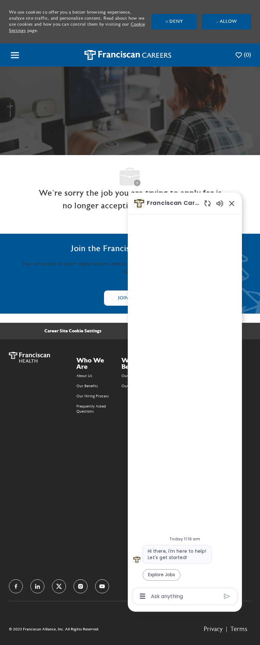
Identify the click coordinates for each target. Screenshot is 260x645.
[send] (227, 596)
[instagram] (81, 586)
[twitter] (59, 586)
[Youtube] (102, 586)
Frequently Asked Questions (91, 409)
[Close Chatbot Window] (232, 203)
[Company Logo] (128, 54)
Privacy (213, 629)
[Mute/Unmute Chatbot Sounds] (219, 203)
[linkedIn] (37, 586)
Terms (239, 629)
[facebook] (16, 586)
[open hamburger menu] (15, 55)
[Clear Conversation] (207, 203)
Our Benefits (87, 386)
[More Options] (142, 596)
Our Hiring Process (92, 396)
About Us (84, 376)
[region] (185, 399)
